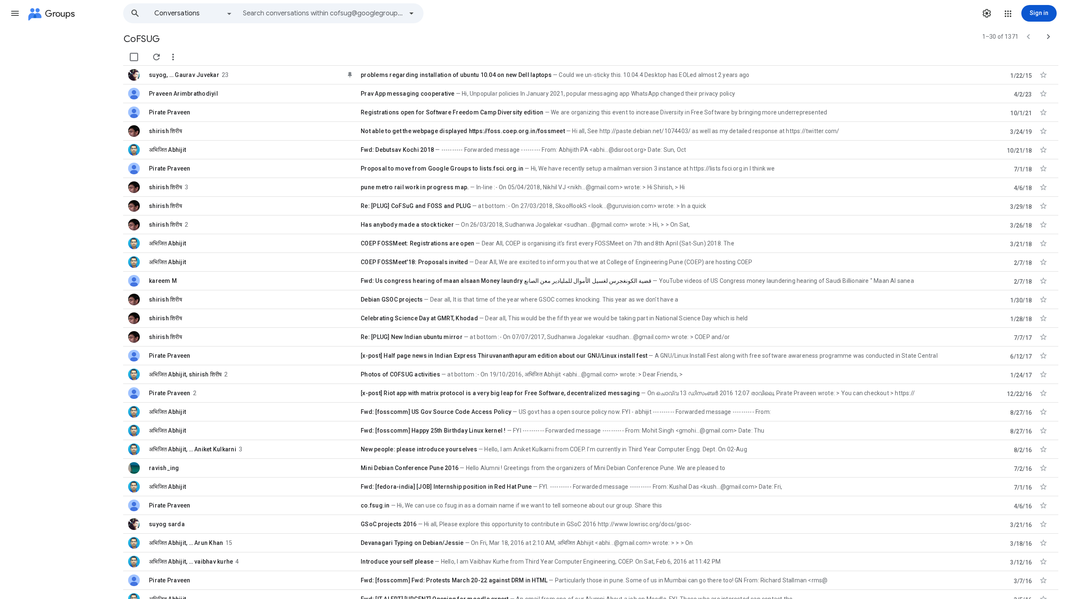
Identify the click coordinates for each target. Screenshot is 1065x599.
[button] (15, 13)
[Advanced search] (411, 13)
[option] (193, 13)
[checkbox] (134, 57)
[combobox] (323, 13)
